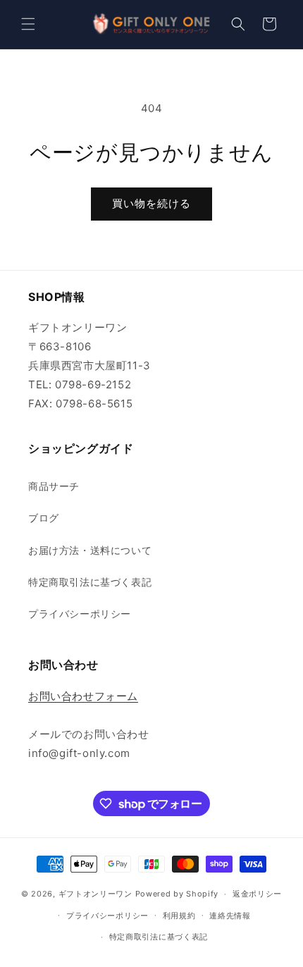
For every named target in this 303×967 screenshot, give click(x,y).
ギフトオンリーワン (95, 894)
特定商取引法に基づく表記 (90, 582)
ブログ (43, 518)
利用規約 (179, 915)
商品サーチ (54, 486)
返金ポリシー (257, 894)
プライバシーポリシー (79, 614)
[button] (28, 23)
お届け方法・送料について (90, 550)
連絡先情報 (230, 915)
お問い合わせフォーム (83, 696)
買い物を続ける (151, 203)
